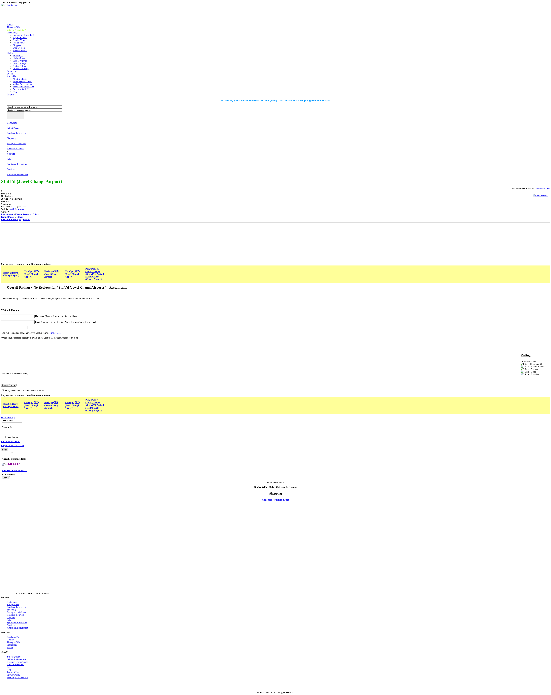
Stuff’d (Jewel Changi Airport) (31, 181)
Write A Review (16, 30)
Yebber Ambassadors (22, 84)
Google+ (11, 639)
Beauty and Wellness (16, 143)
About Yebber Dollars (22, 81)
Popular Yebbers (20, 40)
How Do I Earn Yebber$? (14, 470)
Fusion (18, 214)
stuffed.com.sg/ (16, 209)
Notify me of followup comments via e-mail (24, 390)
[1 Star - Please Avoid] (531, 364)
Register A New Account (12, 445)
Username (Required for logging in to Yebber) (56, 316)
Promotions (12, 71)
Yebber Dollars (14, 657)
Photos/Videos (19, 66)
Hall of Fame (19, 42)
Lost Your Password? (10, 441)
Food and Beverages (16, 133)
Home (9, 24)
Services (10, 169)
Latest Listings (19, 63)
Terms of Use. (54, 333)
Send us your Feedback (17, 677)
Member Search (20, 50)
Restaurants (12, 123)
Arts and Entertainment (17, 174)
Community (12, 32)
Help (9, 669)
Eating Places (13, 128)
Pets (9, 159)
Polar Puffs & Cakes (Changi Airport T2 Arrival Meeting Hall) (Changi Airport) (94, 274)
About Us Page (20, 79)
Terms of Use (13, 672)
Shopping (11, 138)
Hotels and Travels (15, 148)
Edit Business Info (543, 188)
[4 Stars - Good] (528, 372)
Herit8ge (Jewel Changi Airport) (11, 274)
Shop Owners (19, 48)
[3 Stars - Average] (529, 369)
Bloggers (18, 45)
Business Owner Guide (23, 86)
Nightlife (11, 154)
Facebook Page (14, 637)
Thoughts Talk (13, 27)
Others (36, 214)
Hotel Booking (8, 417)
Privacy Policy (13, 675)
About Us (11, 76)
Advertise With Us (21, 89)
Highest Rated (19, 58)
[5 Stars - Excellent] (530, 374)
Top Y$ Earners (20, 37)
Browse (18, 55)
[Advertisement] (22, 241)
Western (27, 214)
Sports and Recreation (17, 164)
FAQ (15, 92)
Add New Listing (21, 68)
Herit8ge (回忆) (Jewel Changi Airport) (31, 274)
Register (10, 94)
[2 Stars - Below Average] (533, 366)
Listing (10, 53)
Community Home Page (24, 35)
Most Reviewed (20, 61)
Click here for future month (275, 500)
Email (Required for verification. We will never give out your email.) (66, 322)
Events (10, 73)
